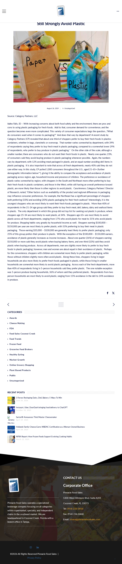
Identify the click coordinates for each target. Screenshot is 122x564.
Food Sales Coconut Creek (22, 334)
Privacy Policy (34, 558)
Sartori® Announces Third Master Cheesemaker (36, 417)
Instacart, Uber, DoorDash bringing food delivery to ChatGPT (42, 408)
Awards (13, 318)
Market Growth (17, 360)
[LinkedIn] (37, 547)
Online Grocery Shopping (22, 365)
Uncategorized (69, 108)
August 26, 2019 (53, 108)
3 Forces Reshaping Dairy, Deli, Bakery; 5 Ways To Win (39, 398)
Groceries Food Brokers (21, 350)
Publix (13, 376)
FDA (12, 329)
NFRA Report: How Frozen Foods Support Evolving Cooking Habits (44, 437)
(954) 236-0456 (75, 509)
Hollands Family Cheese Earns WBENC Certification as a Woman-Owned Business (50, 427)
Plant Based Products (20, 370)
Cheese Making (17, 323)
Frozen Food (15, 344)
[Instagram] (31, 547)
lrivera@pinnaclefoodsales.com (85, 519)
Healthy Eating (17, 355)
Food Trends (15, 339)
